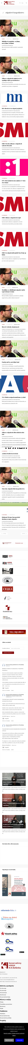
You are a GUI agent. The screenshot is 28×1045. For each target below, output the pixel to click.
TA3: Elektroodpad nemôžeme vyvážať (13, 397)
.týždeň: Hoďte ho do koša (10, 454)
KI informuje (4, 514)
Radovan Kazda (15, 287)
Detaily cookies (7, 1033)
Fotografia (7, 688)
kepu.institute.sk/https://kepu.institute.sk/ (10, 738)
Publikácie (2, 1013)
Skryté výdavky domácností (10, 327)
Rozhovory (2, 1006)
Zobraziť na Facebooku (6, 690)
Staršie (4, 533)
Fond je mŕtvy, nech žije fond (10, 362)
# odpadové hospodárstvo (7, 45)
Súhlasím (19, 1040)
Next (24, 885)
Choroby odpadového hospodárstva (13, 489)
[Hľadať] (26, 3)
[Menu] (1, 3)
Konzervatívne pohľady (5, 1018)
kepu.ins (8, 716)
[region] (14, 885)
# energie (4, 329)
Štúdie (1, 1008)
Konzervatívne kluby (5, 997)
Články (3, 287)
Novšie (23, 533)
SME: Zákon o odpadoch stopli (11, 218)
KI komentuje (4, 106)
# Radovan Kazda (16, 110)
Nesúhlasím (9, 1040)
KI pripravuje (3, 990)
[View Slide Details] (9, 885)
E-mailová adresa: (6, 648)
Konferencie (3, 994)
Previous (4, 885)
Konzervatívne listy (5, 1015)
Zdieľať (12, 690)
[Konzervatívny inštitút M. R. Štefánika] (9, 4)
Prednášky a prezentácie (6, 1004)
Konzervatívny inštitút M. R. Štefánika (15, 664)
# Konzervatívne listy (10, 329)
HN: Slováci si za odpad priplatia (12, 108)
